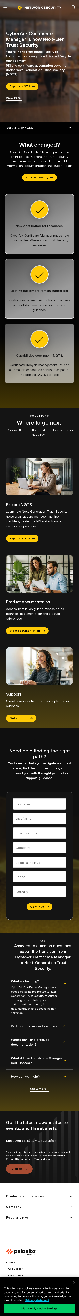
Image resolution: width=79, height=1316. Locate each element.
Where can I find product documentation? (30, 1042)
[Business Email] (39, 833)
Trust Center (14, 1268)
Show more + (39, 1088)
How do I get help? (25, 1076)
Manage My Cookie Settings (39, 1308)
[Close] (74, 1282)
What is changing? (25, 981)
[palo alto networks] (39, 8)
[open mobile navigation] (5, 7)
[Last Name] (39, 818)
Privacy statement (37, 1300)
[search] (73, 7)
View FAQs (14, 98)
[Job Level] (39, 862)
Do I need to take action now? (34, 1026)
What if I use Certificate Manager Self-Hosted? (36, 1060)
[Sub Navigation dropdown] (39, 128)
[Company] (39, 847)
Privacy (10, 1262)
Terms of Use (14, 1275)
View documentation (25, 630)
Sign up (17, 1168)
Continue (37, 906)
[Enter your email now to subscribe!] (39, 1144)
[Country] (39, 891)
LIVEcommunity (37, 177)
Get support (19, 718)
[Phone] (39, 876)
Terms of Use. (42, 1159)
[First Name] (39, 804)
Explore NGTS (20, 86)
